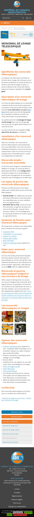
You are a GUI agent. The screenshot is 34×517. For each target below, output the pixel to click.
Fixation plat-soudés (10, 238)
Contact (17, 489)
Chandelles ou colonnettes (12, 234)
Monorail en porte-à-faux (10, 434)
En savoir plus (17, 513)
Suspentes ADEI (8, 232)
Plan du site (17, 503)
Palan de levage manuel (11, 367)
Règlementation (17, 496)
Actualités (17, 492)
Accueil (10, 27)
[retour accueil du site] (17, 4)
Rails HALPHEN (8, 241)
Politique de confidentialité (17, 506)
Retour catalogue (17, 416)
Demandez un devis (17, 412)
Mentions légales (17, 499)
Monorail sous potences (23, 293)
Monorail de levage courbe (11, 430)
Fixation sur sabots (10, 236)
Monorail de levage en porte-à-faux (14, 398)
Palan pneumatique (10, 371)
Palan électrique (9, 369)
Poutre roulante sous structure (13, 295)
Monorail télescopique (10, 438)
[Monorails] (4, 34)
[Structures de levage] (12, 34)
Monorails (10, 29)
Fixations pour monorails (10, 442)
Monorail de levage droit (10, 426)
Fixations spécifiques (10, 243)
